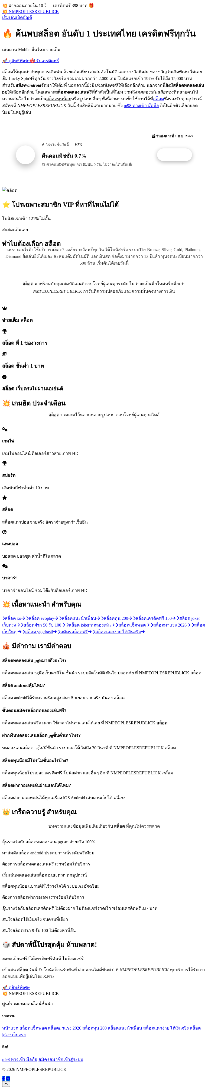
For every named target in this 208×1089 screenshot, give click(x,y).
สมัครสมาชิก (50, 1059)
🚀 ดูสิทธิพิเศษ (16, 60)
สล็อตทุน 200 (94, 1028)
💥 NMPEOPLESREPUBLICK (30, 11)
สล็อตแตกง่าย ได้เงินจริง (166, 1028)
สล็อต (158, 98)
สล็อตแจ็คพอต (33, 1028)
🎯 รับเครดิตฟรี (44, 60)
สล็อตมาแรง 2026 (64, 1028)
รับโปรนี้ (177, 155)
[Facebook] (3, 1078)
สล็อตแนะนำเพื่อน (125, 1028)
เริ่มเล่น (9, 17)
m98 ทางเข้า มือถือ (141, 105)
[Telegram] (8, 1078)
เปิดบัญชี (24, 17)
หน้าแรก (10, 1028)
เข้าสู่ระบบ (73, 1059)
